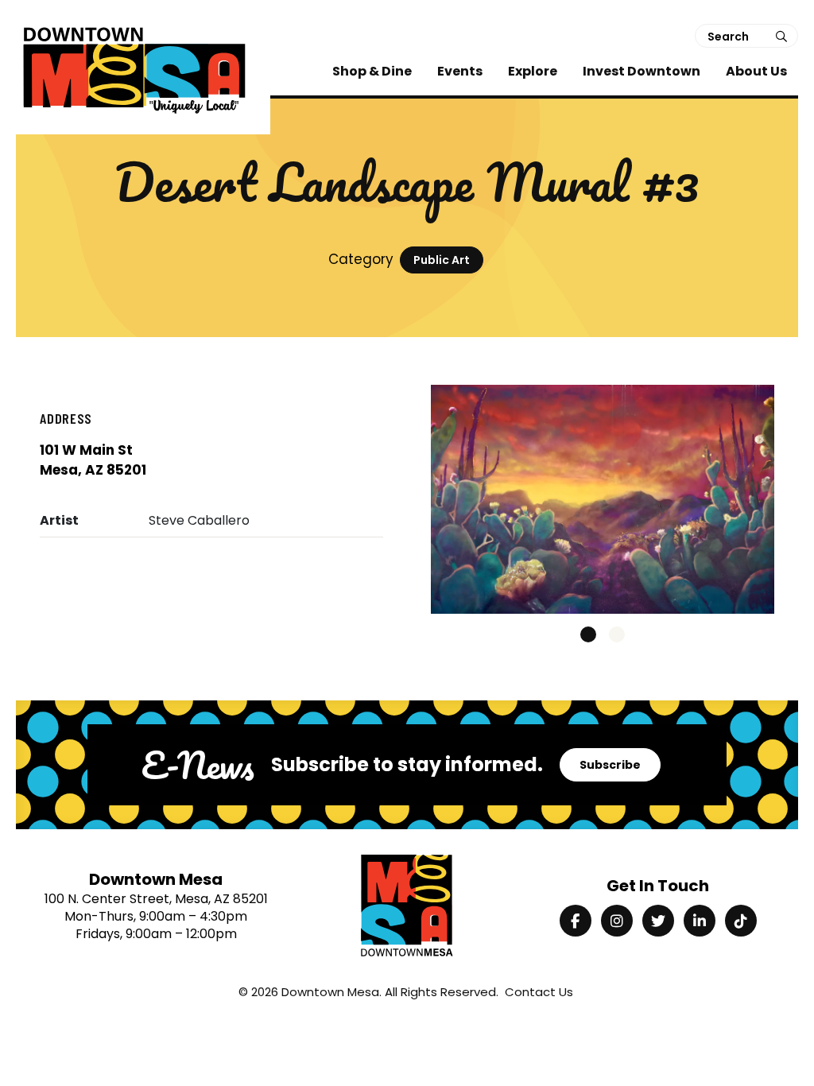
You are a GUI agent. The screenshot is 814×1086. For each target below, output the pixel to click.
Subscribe (610, 765)
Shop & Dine (372, 71)
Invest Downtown (641, 71)
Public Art (441, 260)
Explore (532, 71)
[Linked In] (699, 921)
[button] (588, 634)
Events (460, 71)
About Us (756, 71)
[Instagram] (617, 921)
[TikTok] (741, 921)
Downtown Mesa (330, 991)
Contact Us (539, 991)
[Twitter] (658, 921)
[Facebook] (575, 921)
